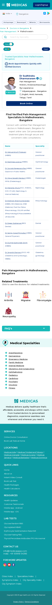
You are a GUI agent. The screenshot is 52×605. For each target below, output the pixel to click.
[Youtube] (9, 565)
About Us (8, 474)
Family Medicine (16, 362)
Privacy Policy (18, 602)
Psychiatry (13, 382)
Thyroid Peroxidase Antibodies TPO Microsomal (24, 538)
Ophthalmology (15, 372)
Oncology (13, 385)
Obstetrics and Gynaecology (21, 369)
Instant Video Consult (13, 477)
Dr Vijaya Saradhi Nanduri (15, 178)
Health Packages (11, 485)
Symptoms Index (10, 580)
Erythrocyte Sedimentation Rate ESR (20, 531)
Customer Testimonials (14, 504)
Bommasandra (45, 22)
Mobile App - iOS (11, 512)
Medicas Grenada (11, 455)
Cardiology (13, 378)
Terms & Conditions (32, 602)
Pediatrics (13, 375)
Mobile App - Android (13, 508)
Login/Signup (41, 5)
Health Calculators (12, 488)
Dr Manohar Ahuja (12, 188)
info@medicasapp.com (15, 551)
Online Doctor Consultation (16, 437)
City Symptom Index (11, 584)
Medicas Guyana (28, 455)
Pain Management (8, 31)
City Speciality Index (32, 580)
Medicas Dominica (39, 457)
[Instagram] (5, 565)
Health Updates (11, 500)
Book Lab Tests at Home (14, 441)
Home (3, 28)
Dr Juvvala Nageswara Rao (15, 168)
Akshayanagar (8, 22)
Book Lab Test (10, 481)
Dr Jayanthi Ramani (13, 252)
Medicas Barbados (21, 457)
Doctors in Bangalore (19, 28)
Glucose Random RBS (13, 523)
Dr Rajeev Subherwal (13, 223)
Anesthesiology (16, 353)
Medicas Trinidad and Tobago (30, 452)
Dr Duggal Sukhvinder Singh (16, 243)
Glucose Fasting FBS (13, 535)
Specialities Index (25, 576)
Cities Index (7, 576)
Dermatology (15, 356)
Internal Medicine (16, 366)
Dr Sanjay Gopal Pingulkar (15, 233)
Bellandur (32, 22)
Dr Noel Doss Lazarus (13, 162)
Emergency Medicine (18, 359)
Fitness (12, 388)
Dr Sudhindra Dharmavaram (27, 77)
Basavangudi (21, 22)
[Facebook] (13, 565)
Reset (46, 49)
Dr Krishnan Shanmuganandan (17, 201)
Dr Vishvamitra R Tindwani (15, 152)
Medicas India (10, 452)
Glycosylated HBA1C (12, 527)
